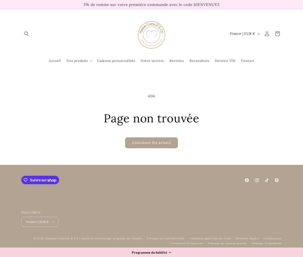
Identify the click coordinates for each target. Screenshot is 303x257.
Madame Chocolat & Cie (62, 238)
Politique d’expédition (267, 243)
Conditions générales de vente (210, 238)
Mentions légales (247, 238)
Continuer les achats (151, 142)
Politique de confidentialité (166, 238)
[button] (151, 252)
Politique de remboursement (227, 243)
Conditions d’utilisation (187, 243)
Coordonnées (272, 238)
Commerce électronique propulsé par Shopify (110, 238)
